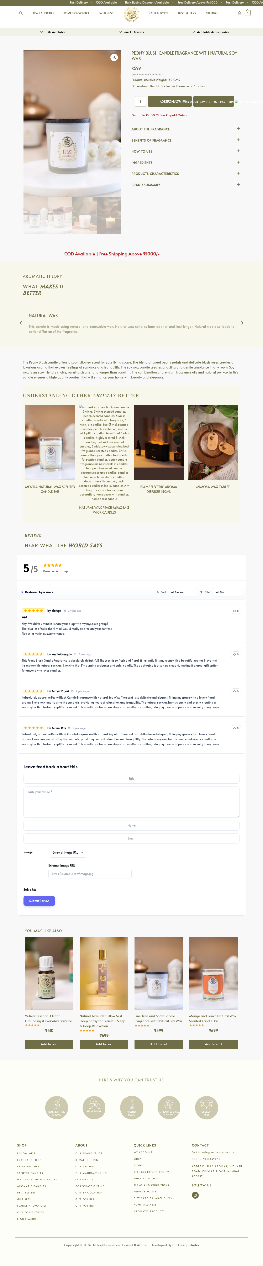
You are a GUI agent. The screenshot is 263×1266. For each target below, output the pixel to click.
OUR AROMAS (85, 1166)
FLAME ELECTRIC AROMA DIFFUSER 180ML (158, 489)
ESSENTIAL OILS (28, 1166)
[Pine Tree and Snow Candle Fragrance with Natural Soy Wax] (159, 973)
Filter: (208, 592)
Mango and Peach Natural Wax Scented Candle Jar (212, 1018)
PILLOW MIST (26, 1153)
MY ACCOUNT (143, 1152)
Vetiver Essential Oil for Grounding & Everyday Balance (48, 1018)
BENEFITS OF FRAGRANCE (152, 140)
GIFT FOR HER (85, 1199)
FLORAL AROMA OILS (32, 1205)
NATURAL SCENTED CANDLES (37, 1179)
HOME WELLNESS (145, 1204)
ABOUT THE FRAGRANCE (151, 129)
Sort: (163, 592)
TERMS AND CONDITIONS (151, 1185)
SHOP (137, 1158)
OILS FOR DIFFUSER (30, 1212)
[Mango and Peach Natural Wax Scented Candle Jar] (213, 973)
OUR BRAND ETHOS (88, 1153)
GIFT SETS (24, 1199)
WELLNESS (106, 13)
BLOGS (138, 1165)
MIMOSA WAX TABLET (213, 486)
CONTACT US (84, 1179)
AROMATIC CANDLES (31, 1186)
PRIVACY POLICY (145, 1191)
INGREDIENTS (142, 162)
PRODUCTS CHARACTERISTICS (155, 173)
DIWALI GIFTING (86, 1159)
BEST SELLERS (187, 13)
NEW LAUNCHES (43, 13)
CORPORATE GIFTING (90, 1186)
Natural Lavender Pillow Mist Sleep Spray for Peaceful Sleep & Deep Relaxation (102, 1020)
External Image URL (61, 865)
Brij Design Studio (185, 1245)
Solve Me (29, 889)
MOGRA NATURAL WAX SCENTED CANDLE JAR (50, 489)
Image (27, 852)
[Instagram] (195, 1195)
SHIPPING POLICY (146, 1178)
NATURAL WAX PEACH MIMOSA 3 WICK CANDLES (104, 509)
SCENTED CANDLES (30, 1173)
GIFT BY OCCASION (88, 1192)
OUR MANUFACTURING (91, 1173)
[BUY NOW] (213, 101)
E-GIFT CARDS (27, 1218)
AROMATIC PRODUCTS (149, 1211)
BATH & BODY (158, 13)
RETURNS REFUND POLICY (151, 1172)
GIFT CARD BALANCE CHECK (153, 1198)
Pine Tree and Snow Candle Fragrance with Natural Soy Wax (159, 1018)
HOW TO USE (142, 151)
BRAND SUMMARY (146, 184)
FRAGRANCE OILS (29, 1159)
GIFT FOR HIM (85, 1205)
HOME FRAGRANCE (76, 13)
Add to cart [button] (49, 1044)
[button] (249, 13)
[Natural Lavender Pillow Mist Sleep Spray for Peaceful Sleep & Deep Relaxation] (104, 973)
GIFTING (211, 13)
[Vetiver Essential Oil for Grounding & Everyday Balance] (49, 973)
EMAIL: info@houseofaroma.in (213, 1152)
